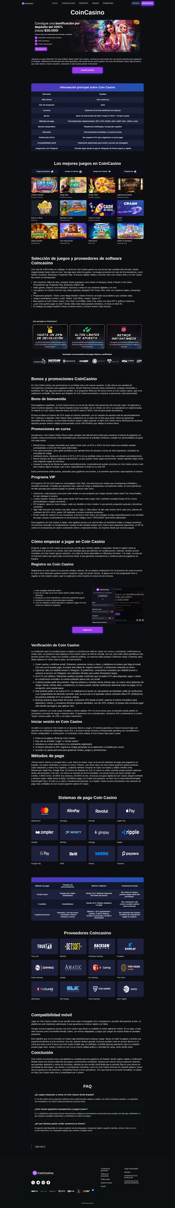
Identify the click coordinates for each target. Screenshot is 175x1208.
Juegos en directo (72, 171)
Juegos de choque (100, 171)
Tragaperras (128, 171)
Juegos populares (43, 171)
